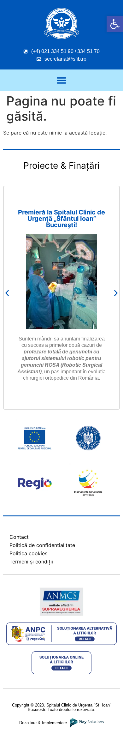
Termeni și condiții (31, 561)
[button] (115, 24)
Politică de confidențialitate (42, 545)
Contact (19, 537)
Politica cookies (28, 553)
